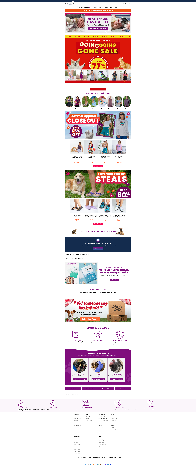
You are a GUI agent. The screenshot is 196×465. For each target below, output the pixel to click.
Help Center (76, 416)
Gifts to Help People (102, 438)
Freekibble (100, 425)
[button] (123, 3)
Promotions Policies (89, 420)
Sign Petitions (85, 0)
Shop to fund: (83, 7)
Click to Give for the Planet (103, 420)
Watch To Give (106, 0)
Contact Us (76, 420)
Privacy (87, 418)
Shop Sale (122, 388)
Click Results (76, 427)
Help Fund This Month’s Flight (116, 379)
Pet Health (76, 446)
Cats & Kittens (76, 440)
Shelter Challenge (121, 0)
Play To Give (92, 0)
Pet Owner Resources (77, 444)
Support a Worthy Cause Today (79, 379)
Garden (103, 81)
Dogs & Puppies (76, 442)
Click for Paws (101, 423)
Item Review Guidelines (90, 421)
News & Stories (99, 0)
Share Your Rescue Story (78, 453)
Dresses (82, 81)
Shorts (125, 81)
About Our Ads (88, 423)
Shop (73, 0)
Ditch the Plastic (114, 279)
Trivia (111, 0)
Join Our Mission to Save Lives (98, 379)
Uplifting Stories (77, 449)
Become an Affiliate (77, 425)
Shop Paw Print (73, 388)
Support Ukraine (101, 446)
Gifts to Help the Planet (103, 440)
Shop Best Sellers (106, 388)
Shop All (112, 416)
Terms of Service (89, 416)
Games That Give (101, 429)
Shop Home (113, 425)
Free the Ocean (101, 427)
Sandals (71, 81)
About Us (75, 423)
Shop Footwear (113, 423)
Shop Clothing (113, 421)
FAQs (74, 421)
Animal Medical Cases (102, 442)
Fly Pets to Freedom (102, 444)
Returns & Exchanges (77, 418)
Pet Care (75, 447)
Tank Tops (92, 81)
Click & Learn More (98, 248)
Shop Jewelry (113, 429)
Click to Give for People (103, 418)
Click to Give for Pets (102, 416)
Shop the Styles (98, 166)
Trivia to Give (101, 421)
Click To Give (68, 0)
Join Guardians (78, 0)
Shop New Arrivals (90, 388)
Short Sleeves (114, 81)
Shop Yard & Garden (114, 427)
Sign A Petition (101, 430)
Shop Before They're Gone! (98, 89)
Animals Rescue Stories (78, 438)
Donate (114, 0)
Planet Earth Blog (77, 451)
